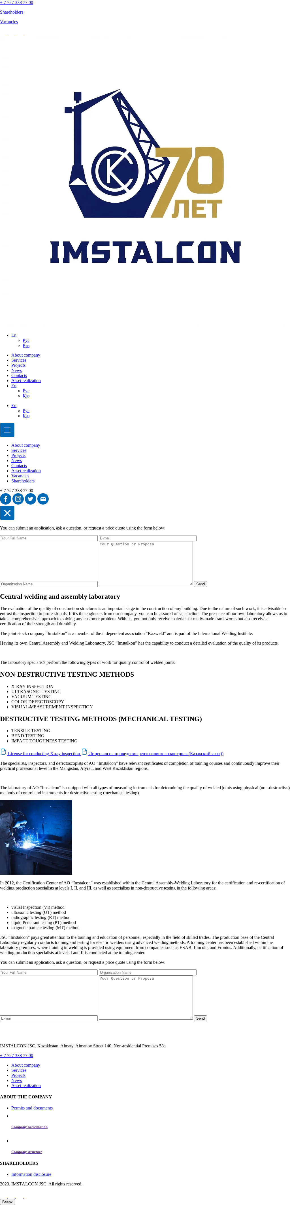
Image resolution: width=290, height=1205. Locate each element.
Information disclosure (31, 1174)
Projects (18, 365)
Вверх (7, 1202)
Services (18, 360)
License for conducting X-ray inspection (44, 753)
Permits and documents (32, 1108)
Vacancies (20, 475)
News (16, 370)
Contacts (19, 375)
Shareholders (23, 480)
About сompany (25, 355)
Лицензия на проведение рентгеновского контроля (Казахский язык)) (155, 753)
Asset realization (26, 380)
